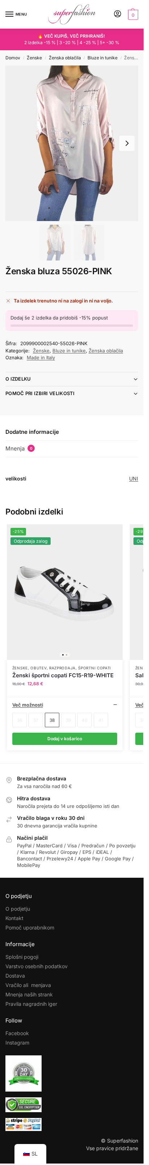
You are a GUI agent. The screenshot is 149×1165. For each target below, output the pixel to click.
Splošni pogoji (21, 957)
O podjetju (17, 909)
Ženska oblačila (65, 57)
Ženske (34, 57)
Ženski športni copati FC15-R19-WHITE (63, 675)
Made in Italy (41, 357)
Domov (12, 57)
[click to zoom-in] (71, 143)
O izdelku (18, 379)
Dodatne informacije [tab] (32, 431)
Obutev (38, 668)
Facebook (17, 1033)
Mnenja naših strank (29, 994)
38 (52, 720)
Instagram (17, 1042)
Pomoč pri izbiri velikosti (40, 393)
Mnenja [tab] (19, 448)
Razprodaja (62, 668)
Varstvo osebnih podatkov (36, 966)
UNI (133, 478)
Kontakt (14, 918)
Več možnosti (27, 705)
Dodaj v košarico (64, 738)
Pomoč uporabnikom (29, 927)
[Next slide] (127, 143)
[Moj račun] (117, 14)
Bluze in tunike (103, 57)
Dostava (15, 976)
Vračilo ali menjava (28, 985)
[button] (132, 14)
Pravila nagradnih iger (31, 1004)
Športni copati (94, 668)
